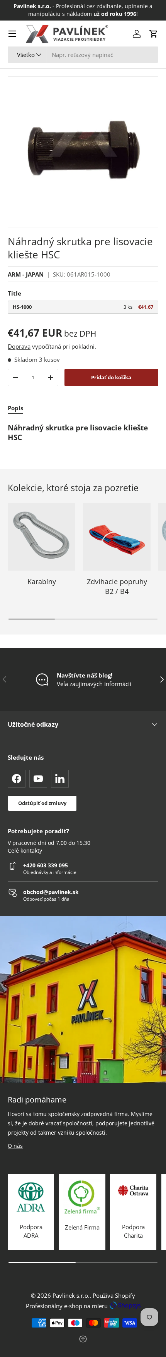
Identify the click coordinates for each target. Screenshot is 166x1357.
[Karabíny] (41, 537)
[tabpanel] (83, 433)
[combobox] (83, 54)
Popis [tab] (15, 408)
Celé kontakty (25, 850)
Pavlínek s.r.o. (71, 1295)
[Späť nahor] (83, 1339)
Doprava (19, 346)
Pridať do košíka (111, 377)
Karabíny (41, 581)
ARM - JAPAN (26, 274)
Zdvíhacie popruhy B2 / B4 (117, 586)
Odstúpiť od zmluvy (42, 803)
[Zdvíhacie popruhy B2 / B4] (117, 537)
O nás (15, 1145)
